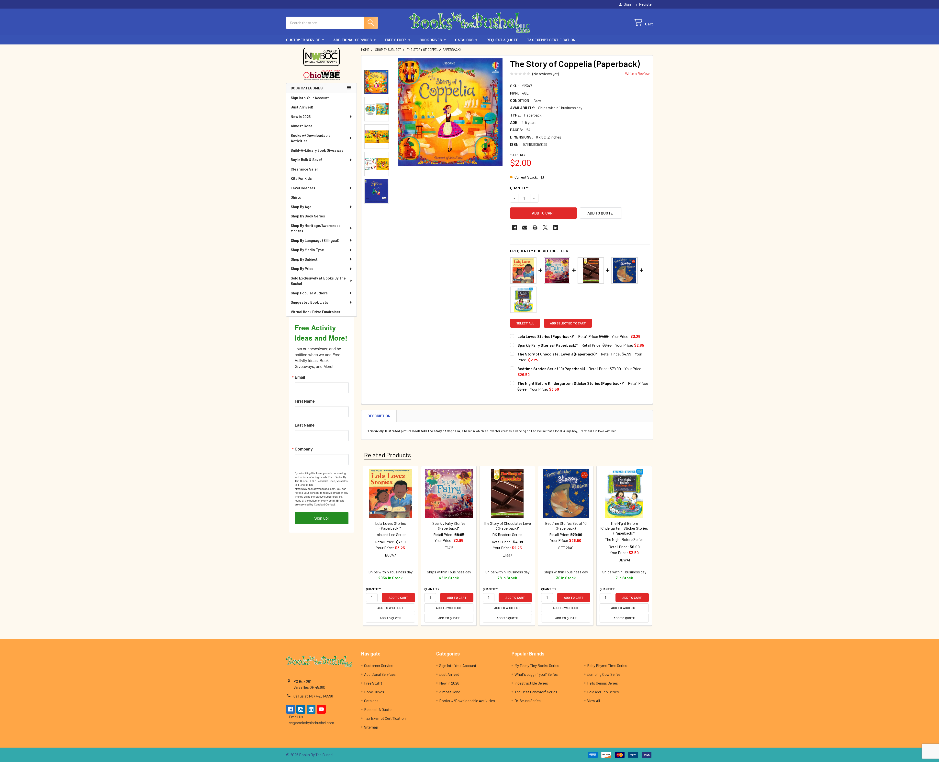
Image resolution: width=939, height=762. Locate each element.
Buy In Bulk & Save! (306, 159)
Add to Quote (390, 618)
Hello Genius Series (602, 683)
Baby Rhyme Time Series (607, 665)
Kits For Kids (301, 178)
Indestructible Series (531, 683)
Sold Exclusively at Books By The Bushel (318, 281)
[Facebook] (514, 227)
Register (646, 4)
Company (304, 449)
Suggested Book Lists (309, 302)
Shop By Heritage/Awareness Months (315, 228)
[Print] (535, 227)
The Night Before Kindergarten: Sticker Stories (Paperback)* (570, 383)
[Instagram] (300, 709)
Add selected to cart (568, 323)
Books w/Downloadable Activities (311, 138)
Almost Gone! (302, 126)
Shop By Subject (304, 259)
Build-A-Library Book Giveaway (317, 150)
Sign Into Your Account (310, 98)
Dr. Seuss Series (527, 700)
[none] (450, 112)
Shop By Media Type (307, 249)
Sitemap (371, 727)
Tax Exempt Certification (551, 40)
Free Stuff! (395, 40)
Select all (525, 323)
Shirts (296, 197)
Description (379, 416)
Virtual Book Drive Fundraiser (315, 312)
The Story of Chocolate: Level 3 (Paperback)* (557, 354)
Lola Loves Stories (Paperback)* (545, 336)
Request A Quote (502, 40)
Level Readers (303, 188)
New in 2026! (301, 116)
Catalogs (464, 40)
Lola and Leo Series (603, 691)
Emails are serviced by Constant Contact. (319, 502)
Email (300, 377)
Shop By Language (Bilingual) (315, 240)
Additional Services (352, 40)
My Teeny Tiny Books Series (536, 665)
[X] (545, 227)
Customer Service (303, 40)
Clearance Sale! (304, 169)
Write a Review (637, 73)
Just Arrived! (302, 107)
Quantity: (519, 187)
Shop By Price (302, 268)
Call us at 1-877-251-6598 (313, 696)
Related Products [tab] (387, 455)
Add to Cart (398, 598)
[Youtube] (321, 709)
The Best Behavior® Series (535, 691)
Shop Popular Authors (309, 293)
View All (593, 700)
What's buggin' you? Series (536, 674)
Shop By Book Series (308, 216)
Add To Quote (600, 213)
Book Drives (431, 40)
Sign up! (321, 518)
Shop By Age (301, 206)
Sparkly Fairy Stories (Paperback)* (547, 345)
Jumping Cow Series (604, 674)
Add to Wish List (390, 608)
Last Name (304, 425)
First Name (305, 401)
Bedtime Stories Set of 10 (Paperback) (551, 368)
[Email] (524, 227)
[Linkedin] (555, 227)
